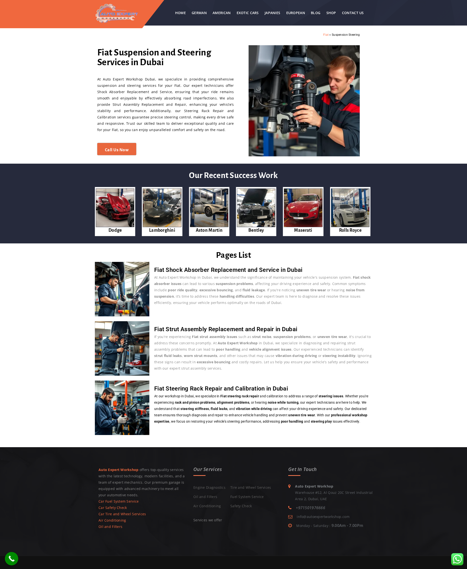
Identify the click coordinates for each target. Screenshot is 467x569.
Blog (315, 12)
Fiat (326, 34)
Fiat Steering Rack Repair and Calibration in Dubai (221, 388)
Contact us (353, 12)
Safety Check (241, 506)
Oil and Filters (110, 526)
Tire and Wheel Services (250, 487)
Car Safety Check (113, 507)
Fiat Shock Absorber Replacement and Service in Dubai (228, 270)
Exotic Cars (248, 12)
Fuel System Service (247, 496)
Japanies (272, 12)
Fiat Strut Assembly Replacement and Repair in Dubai (225, 329)
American (222, 12)
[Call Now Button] (11, 558)
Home (180, 12)
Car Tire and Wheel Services (122, 514)
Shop (331, 12)
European (295, 12)
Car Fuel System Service (119, 501)
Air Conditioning (112, 520)
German (199, 12)
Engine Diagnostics (209, 487)
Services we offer (207, 520)
